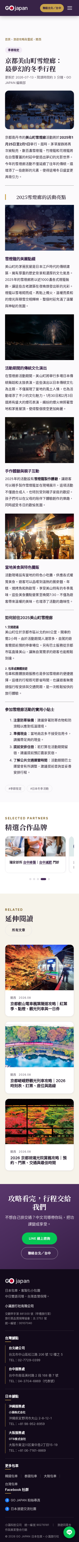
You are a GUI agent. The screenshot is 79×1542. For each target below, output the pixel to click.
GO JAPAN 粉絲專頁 (25, 1500)
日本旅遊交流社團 (23, 1509)
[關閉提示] (75, 1511)
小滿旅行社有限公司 (19, 1306)
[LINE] (69, 1532)
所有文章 (18, 930)
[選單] (70, 8)
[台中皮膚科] (35, 846)
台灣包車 (11, 1484)
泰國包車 (30, 1476)
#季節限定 (15, 788)
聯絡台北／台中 (52, 8)
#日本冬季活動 (39, 788)
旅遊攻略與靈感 (23, 39)
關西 (38, 39)
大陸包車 (50, 1476)
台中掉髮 (29, 862)
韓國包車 (11, 1476)
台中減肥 (45, 862)
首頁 (8, 39)
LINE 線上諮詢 (39, 1238)
